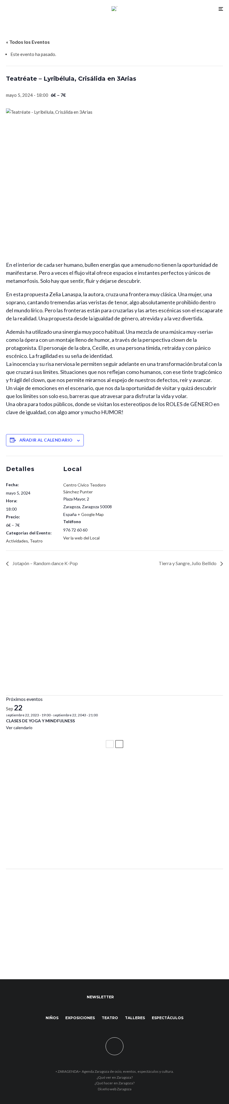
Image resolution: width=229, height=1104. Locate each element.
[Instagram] (138, 997)
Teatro (36, 540)
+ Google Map (91, 514)
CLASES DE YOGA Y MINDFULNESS (40, 720)
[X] (130, 997)
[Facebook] (121, 997)
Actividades (17, 540)
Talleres (135, 1018)
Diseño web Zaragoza (114, 1089)
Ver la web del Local (81, 537)
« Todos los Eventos (28, 42)
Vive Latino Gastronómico (37, 795)
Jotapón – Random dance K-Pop (45, 563)
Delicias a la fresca (28, 848)
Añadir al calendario (45, 439)
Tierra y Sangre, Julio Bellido (188, 563)
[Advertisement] (114, 644)
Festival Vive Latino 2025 (36, 768)
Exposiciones (80, 1018)
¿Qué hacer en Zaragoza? (114, 1083)
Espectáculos (167, 1018)
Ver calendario (19, 727)
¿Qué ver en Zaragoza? (115, 1077)
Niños (52, 1018)
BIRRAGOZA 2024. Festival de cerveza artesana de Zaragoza (79, 821)
